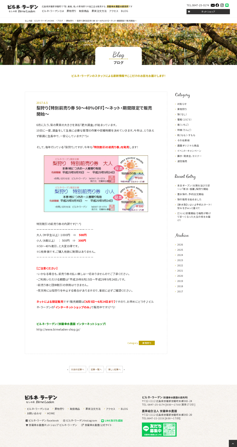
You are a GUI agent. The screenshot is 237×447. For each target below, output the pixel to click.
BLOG (124, 11)
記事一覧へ (96, 369)
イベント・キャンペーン (189, 150)
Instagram (81, 420)
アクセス (113, 11)
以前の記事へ (77, 369)
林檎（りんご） (184, 130)
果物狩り (71, 11)
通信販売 (182, 161)
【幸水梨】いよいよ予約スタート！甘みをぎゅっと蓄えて (194, 206)
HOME (39, 20)
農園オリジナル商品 (188, 145)
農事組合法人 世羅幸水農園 (159, 411)
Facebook (44, 420)
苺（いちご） (183, 124)
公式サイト (98, 425)
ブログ (60, 20)
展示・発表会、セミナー (189, 156)
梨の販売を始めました (189, 199)
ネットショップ (208, 11)
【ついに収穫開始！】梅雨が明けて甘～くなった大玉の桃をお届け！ (194, 216)
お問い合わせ (34, 413)
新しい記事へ (114, 369)
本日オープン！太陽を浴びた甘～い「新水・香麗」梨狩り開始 (193, 187)
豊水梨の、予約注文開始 (190, 194)
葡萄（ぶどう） (184, 119)
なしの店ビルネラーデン (22, 9)
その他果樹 (183, 140)
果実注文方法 (99, 11)
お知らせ (182, 104)
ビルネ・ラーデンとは (53, 11)
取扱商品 (84, 11)
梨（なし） (182, 114)
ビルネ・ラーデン (165, 397)
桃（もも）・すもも (186, 135)
